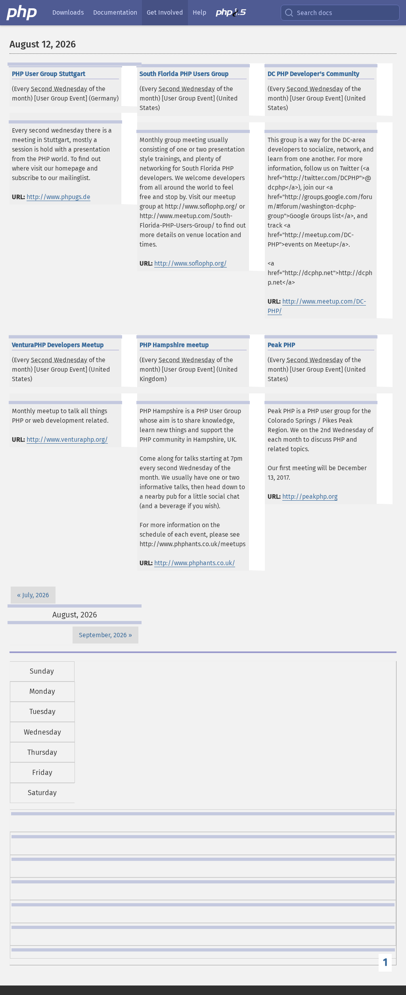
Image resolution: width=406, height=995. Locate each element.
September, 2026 (103, 635)
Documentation (115, 12)
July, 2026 (35, 595)
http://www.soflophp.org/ (190, 263)
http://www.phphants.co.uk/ (194, 563)
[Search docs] (290, 12)
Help (199, 12)
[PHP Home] (22, 12)
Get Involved (165, 12)
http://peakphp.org (309, 496)
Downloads (68, 12)
